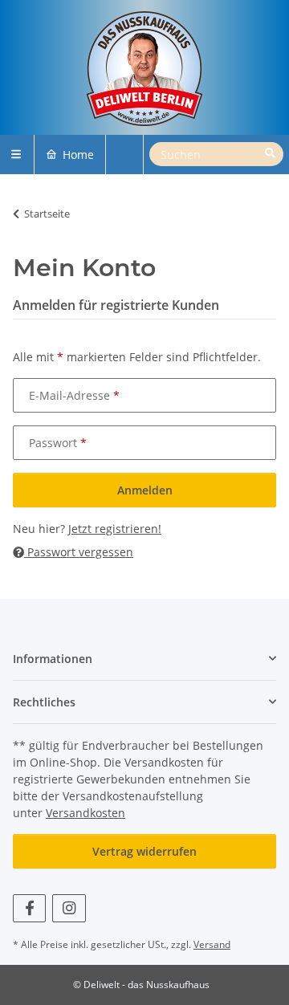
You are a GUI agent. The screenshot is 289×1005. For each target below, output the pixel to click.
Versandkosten (85, 812)
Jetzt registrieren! (114, 528)
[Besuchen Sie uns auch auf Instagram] (68, 908)
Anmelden (145, 490)
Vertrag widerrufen (144, 851)
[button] (144, 658)
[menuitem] (70, 154)
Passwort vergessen (78, 551)
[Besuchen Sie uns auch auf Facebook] (29, 908)
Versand (211, 944)
